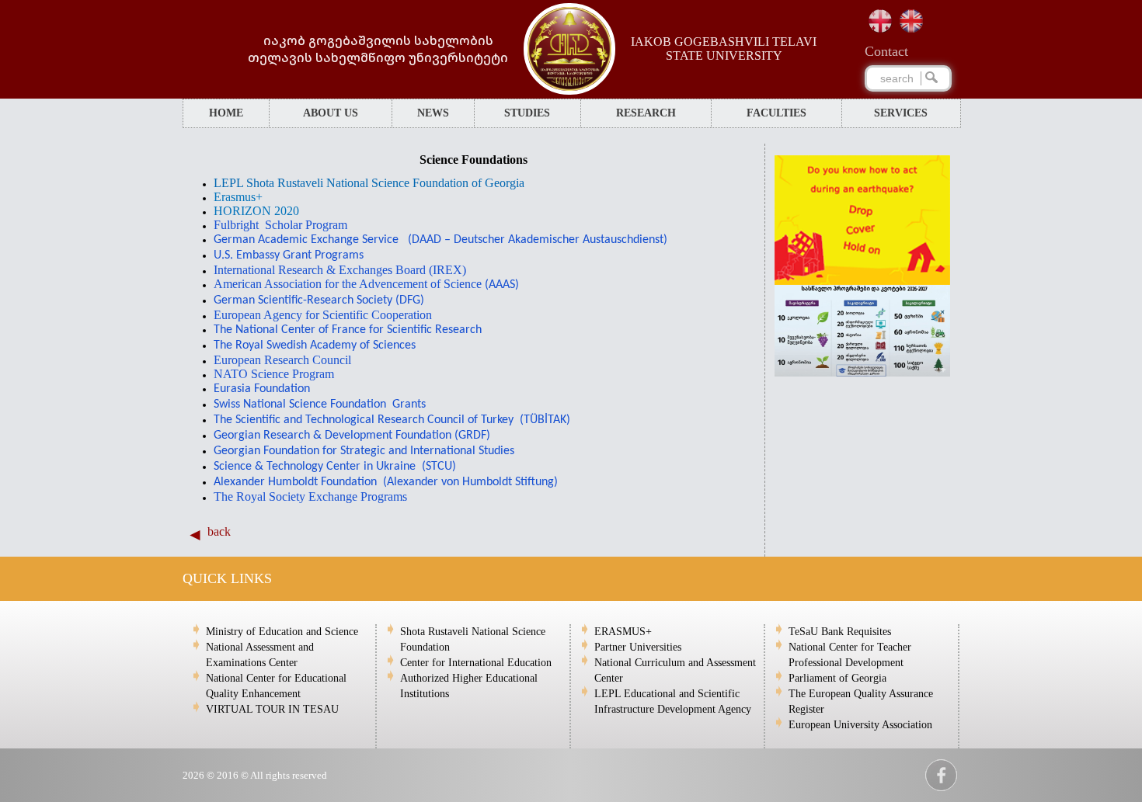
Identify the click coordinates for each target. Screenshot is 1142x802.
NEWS (433, 113)
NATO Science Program (274, 373)
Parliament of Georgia (837, 678)
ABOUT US (330, 113)
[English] (911, 21)
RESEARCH (646, 113)
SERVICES (901, 113)
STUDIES (527, 113)
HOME (226, 113)
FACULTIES (776, 113)
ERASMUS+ (623, 631)
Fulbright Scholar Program (280, 224)
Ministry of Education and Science (282, 631)
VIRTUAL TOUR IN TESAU (272, 709)
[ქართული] (880, 21)
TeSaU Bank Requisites (840, 631)
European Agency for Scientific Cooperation (323, 314)
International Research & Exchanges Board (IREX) (340, 269)
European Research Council (282, 359)
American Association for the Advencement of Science (366, 283)
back (219, 531)
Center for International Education (476, 662)
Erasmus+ (238, 196)
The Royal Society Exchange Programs (310, 496)
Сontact (886, 51)
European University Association (860, 725)
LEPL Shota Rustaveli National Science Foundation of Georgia (369, 182)
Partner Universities (637, 647)
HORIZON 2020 (256, 210)
